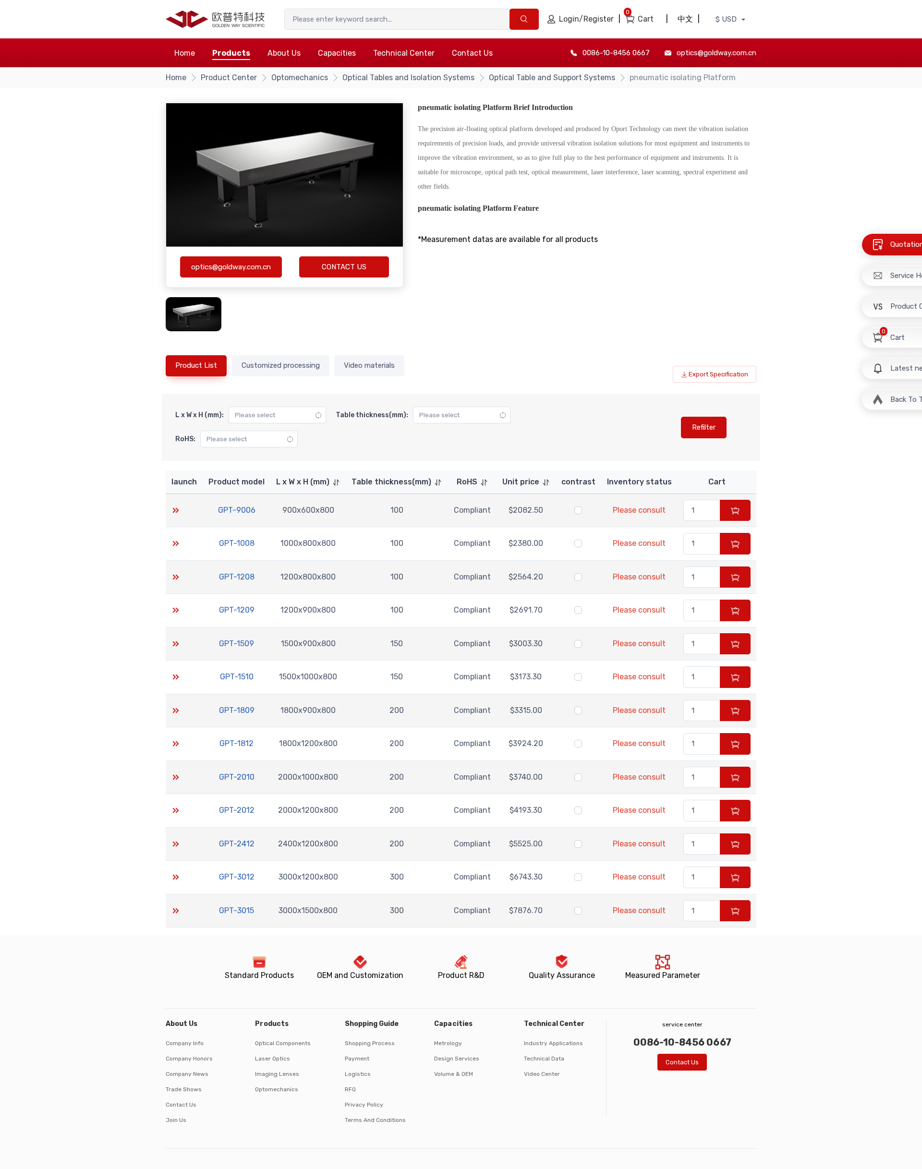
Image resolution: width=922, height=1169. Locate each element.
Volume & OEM (453, 1074)
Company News (187, 1074)
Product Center (229, 77)
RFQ (350, 1089)
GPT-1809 (237, 710)
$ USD (727, 19)
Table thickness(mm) (391, 481)
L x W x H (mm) (302, 481)
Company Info (185, 1043)
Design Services (456, 1058)
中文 (685, 19)
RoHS (467, 481)
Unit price (520, 481)
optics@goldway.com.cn (716, 52)
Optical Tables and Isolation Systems (408, 77)
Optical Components (283, 1043)
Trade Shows (184, 1089)
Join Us (176, 1120)
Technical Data (544, 1058)
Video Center (542, 1074)
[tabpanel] (461, 661)
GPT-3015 (236, 910)
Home (184, 53)
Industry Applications (553, 1043)
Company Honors (189, 1058)
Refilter (704, 427)
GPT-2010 (237, 777)
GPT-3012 (237, 876)
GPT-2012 (237, 810)
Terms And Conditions (375, 1120)
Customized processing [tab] (281, 365)
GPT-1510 (237, 676)
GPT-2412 (237, 843)
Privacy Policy (364, 1104)
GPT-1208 (237, 576)
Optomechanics (299, 77)
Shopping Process (370, 1043)
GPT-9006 (236, 510)
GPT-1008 (237, 543)
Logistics (358, 1074)
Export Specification (718, 374)
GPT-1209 (237, 610)
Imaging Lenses (277, 1074)
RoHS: (185, 439)
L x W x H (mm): (199, 415)
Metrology (448, 1043)
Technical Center (404, 53)
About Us (284, 53)
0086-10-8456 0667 (616, 52)
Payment (357, 1058)
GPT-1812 (236, 743)
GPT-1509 (236, 643)
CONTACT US (344, 267)
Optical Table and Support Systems (552, 77)
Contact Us (472, 53)
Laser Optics (272, 1058)
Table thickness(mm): (372, 415)
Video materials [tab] (369, 365)
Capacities (337, 53)
